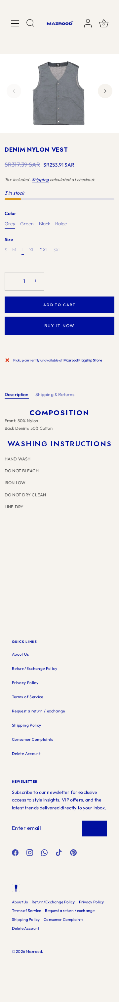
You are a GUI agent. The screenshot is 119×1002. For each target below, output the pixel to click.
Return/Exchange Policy (34, 668)
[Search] (30, 24)
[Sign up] (94, 828)
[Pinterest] (73, 852)
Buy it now (59, 325)
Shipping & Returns (55, 394)
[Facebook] (15, 852)
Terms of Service (27, 696)
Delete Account (26, 753)
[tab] (20, 395)
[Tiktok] (59, 852)
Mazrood (34, 951)
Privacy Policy (25, 682)
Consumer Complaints (32, 739)
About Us (20, 654)
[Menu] (15, 23)
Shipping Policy (26, 725)
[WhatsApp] (44, 852)
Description (17, 394)
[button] (14, 91)
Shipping (40, 179)
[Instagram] (29, 852)
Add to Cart (59, 304)
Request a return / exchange (38, 710)
